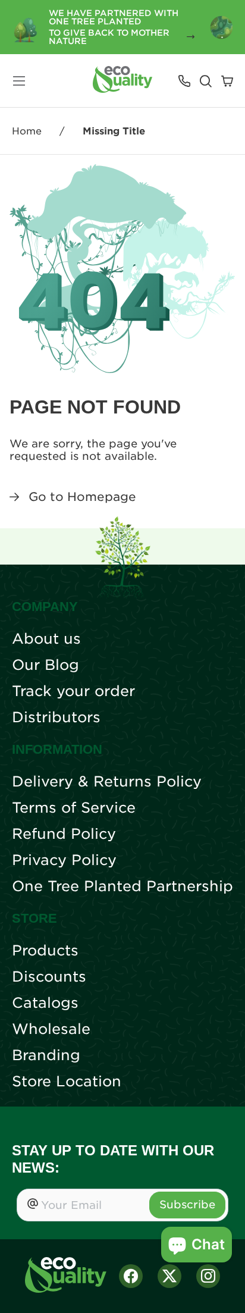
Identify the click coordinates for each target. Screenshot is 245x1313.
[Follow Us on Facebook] (131, 1276)
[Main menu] (19, 81)
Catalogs (45, 1003)
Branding (46, 1055)
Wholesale (51, 1029)
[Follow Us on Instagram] (208, 1276)
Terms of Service (74, 808)
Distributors (56, 717)
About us (46, 639)
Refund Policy (64, 834)
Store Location (66, 1081)
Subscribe (187, 1204)
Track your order (73, 691)
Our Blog (45, 665)
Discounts (49, 977)
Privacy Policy (64, 860)
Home (27, 131)
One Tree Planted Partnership (122, 886)
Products (45, 951)
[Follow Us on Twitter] (169, 1276)
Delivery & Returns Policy (107, 782)
